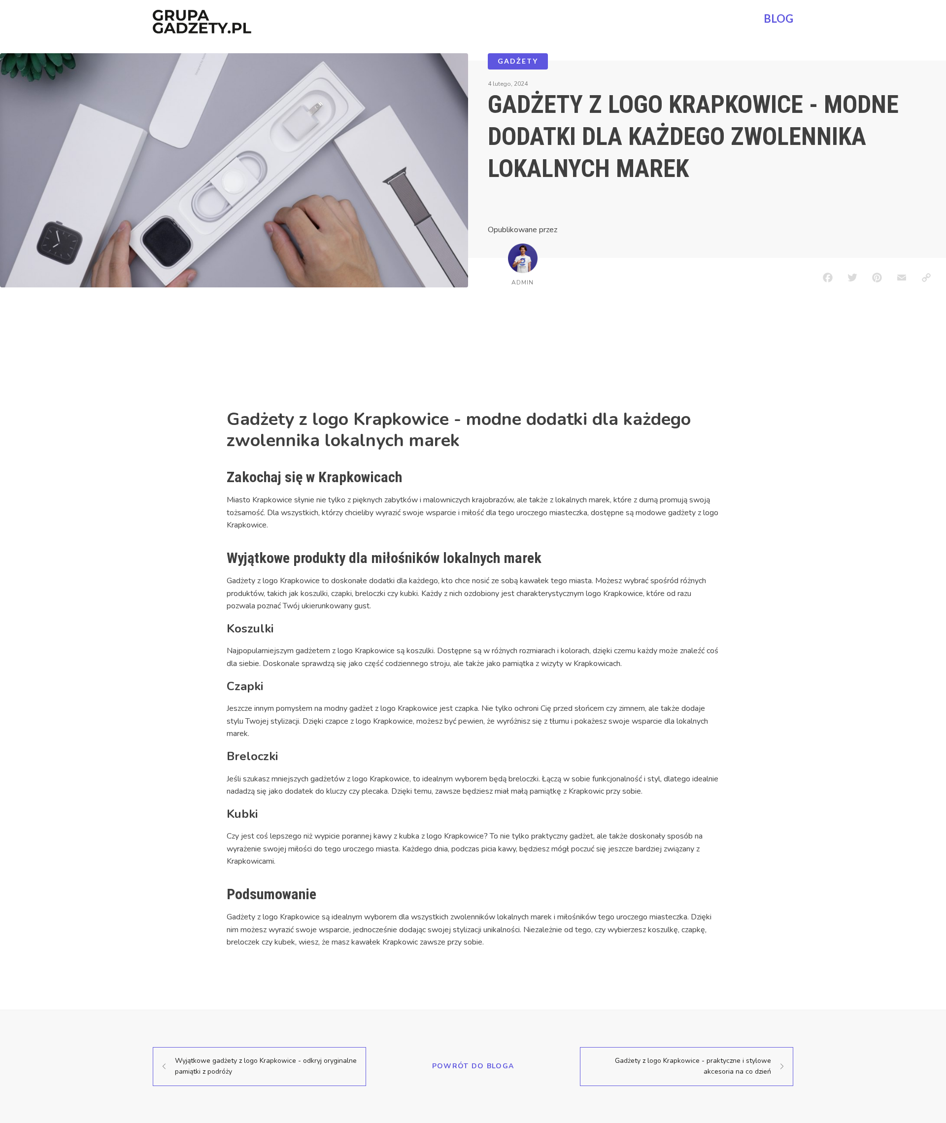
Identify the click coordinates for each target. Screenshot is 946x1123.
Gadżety (518, 61)
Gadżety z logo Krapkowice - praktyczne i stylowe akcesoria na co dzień (693, 1066)
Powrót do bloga (473, 1066)
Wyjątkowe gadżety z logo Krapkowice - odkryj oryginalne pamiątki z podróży (266, 1066)
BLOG (778, 18)
